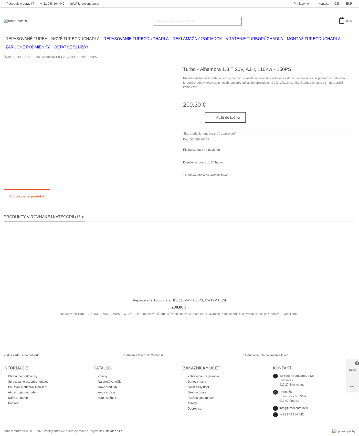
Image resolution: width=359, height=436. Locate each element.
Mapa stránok (107, 398)
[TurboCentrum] (30, 21)
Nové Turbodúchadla (75, 39)
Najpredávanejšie (110, 381)
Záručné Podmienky (28, 47)
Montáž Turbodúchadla (314, 39)
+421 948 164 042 (291, 414)
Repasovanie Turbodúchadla (136, 39)
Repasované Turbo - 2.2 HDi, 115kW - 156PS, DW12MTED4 (179, 300)
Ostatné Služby (71, 47)
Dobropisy (194, 408)
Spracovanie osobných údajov (28, 381)
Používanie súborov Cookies (27, 387)
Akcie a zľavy (107, 392)
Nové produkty (107, 387)
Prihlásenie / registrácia (203, 376)
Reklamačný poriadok (197, 39)
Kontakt (13, 403)
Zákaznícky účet (198, 387)
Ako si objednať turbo (22, 392)
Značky (102, 376)
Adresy (192, 403)
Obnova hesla (197, 381)
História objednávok (201, 398)
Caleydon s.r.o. (113, 431)
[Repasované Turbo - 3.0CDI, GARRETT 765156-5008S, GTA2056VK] (344, 70)
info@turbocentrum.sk (293, 408)
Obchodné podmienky (22, 376)
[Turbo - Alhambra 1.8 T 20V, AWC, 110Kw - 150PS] (351, 70)
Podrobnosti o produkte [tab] (27, 196)
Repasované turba (26, 39)
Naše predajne (18, 398)
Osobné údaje (197, 392)
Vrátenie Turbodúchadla (254, 39)
